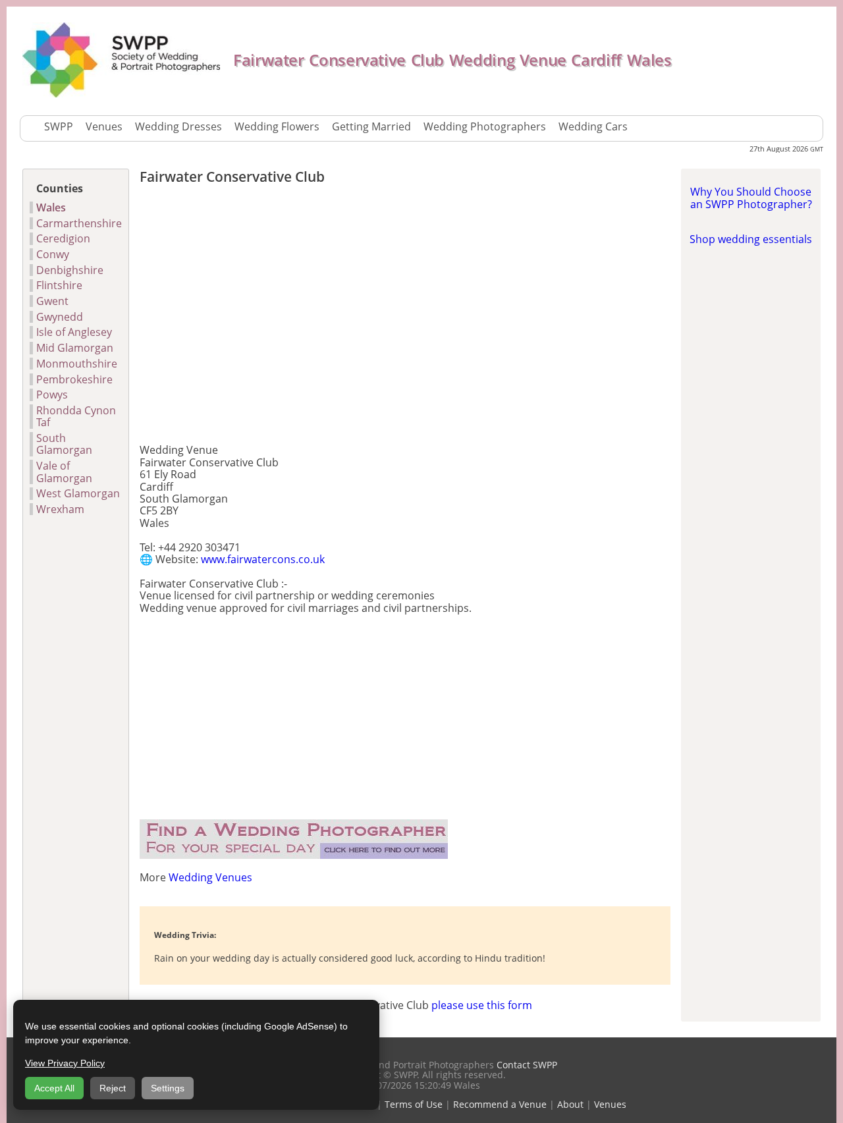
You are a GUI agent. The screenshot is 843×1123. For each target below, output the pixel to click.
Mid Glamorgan (74, 348)
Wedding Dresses (178, 126)
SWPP (58, 126)
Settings (167, 1088)
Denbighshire (69, 270)
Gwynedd (59, 317)
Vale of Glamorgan (64, 472)
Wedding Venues (210, 877)
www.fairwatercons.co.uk (263, 559)
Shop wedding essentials (751, 239)
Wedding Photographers (484, 126)
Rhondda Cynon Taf (76, 416)
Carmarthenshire (79, 223)
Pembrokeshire (74, 379)
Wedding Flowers (276, 126)
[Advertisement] (405, 317)
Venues (104, 126)
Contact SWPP (525, 1064)
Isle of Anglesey (74, 332)
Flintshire (59, 285)
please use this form (481, 1005)
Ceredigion (63, 238)
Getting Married (371, 126)
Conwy (52, 254)
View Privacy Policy (65, 1063)
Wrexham (60, 509)
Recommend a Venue (500, 1104)
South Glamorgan (64, 444)
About (570, 1104)
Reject (112, 1088)
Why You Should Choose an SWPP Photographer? (751, 197)
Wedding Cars (593, 126)
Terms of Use (414, 1104)
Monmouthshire (76, 364)
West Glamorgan (78, 493)
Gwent (52, 301)
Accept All (54, 1088)
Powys (52, 394)
